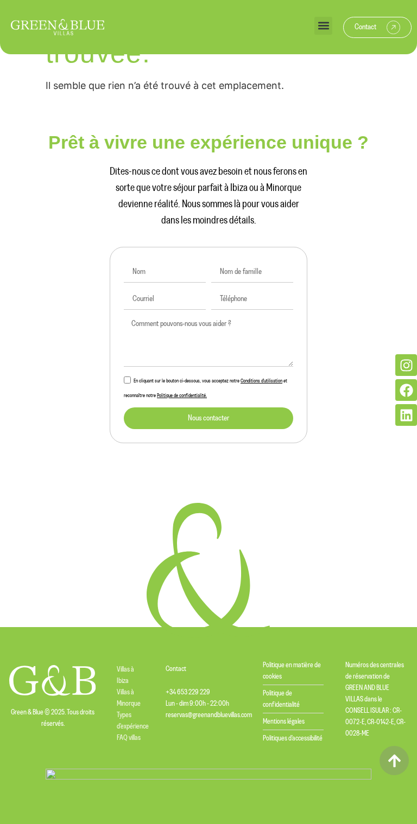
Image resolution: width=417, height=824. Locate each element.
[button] (323, 26)
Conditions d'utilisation (261, 381)
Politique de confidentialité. (182, 395)
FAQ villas (129, 738)
